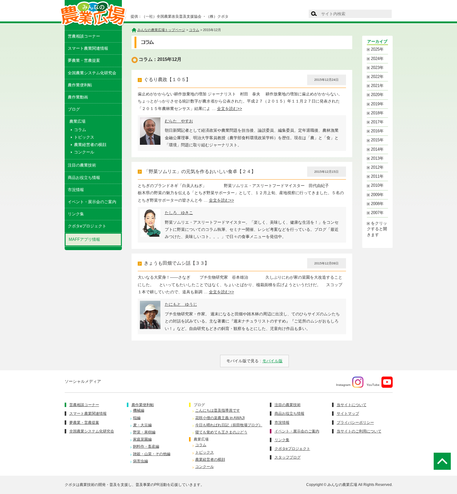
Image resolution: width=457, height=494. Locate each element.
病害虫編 (140, 461)
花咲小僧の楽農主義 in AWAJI (220, 418)
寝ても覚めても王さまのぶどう (221, 432)
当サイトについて (352, 405)
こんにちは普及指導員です (217, 410)
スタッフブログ (288, 457)
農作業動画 (78, 97)
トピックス (84, 137)
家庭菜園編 (142, 439)
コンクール (84, 152)
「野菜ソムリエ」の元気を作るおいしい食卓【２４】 (200, 171)
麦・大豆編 (142, 425)
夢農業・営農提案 (84, 60)
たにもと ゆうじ (181, 304)
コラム (80, 129)
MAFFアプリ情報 (84, 239)
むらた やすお (179, 121)
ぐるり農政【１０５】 (167, 79)
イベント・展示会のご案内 (92, 201)
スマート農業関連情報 (88, 48)
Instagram (343, 385)
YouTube (373, 385)
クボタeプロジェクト (87, 226)
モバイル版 (272, 361)
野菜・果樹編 (144, 432)
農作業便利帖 (80, 85)
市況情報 (76, 189)
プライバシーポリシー (355, 422)
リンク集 (76, 214)
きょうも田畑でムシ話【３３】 (176, 263)
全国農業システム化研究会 (92, 73)
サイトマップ (348, 413)
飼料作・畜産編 (146, 446)
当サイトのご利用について (359, 431)
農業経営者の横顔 (90, 144)
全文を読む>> (229, 108)
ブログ (74, 109)
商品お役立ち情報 (84, 177)
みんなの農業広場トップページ (161, 30)
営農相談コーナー (84, 36)
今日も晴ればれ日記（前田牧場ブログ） (228, 425)
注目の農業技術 (82, 165)
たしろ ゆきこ (179, 212)
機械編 (138, 410)
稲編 (137, 418)
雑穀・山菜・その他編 (151, 454)
